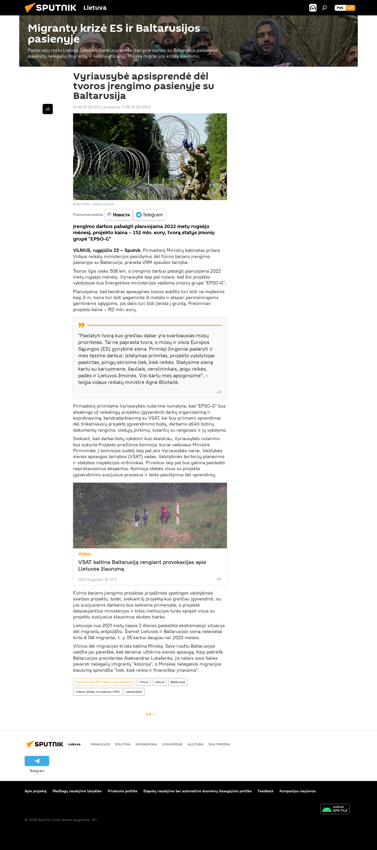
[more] (219, 392)
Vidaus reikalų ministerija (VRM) (97, 692)
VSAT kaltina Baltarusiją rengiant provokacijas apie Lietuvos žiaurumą (142, 565)
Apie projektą (35, 791)
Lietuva (159, 682)
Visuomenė (172, 744)
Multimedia (219, 744)
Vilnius (143, 682)
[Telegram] (149, 215)
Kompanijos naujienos (298, 791)
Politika (123, 744)
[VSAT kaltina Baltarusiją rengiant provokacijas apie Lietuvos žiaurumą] (150, 515)
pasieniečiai (134, 692)
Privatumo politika (122, 791)
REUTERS (82, 204)
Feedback (265, 791)
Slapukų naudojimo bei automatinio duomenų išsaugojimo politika (197, 791)
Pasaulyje (100, 744)
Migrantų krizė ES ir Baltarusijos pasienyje (104, 682)
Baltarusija (178, 682)
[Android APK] (335, 809)
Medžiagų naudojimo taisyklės (77, 791)
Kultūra (195, 744)
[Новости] (118, 215)
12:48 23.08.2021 (87, 107)
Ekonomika (146, 744)
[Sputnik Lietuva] (52, 14)
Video (84, 554)
